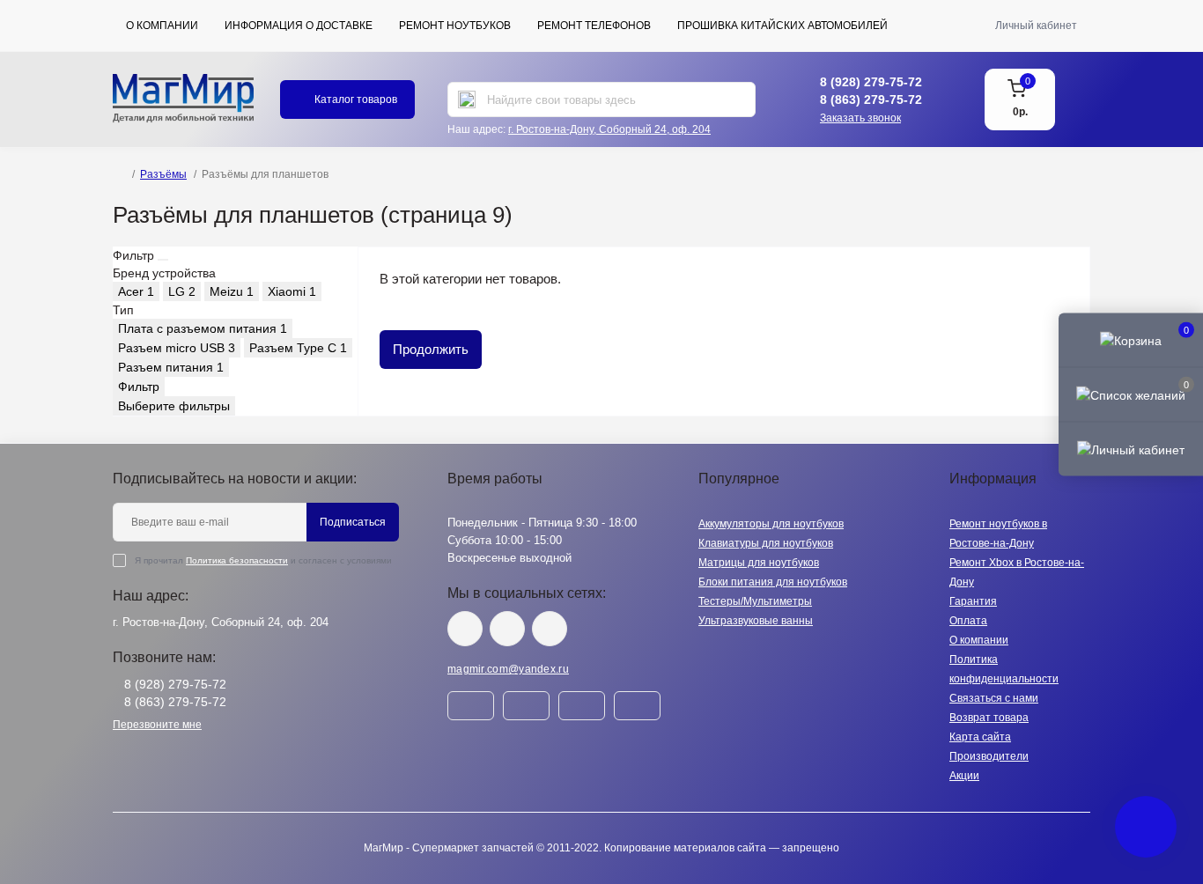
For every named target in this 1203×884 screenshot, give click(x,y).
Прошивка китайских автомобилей (782, 25)
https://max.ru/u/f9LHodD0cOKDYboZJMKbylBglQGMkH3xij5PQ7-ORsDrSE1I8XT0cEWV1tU (549, 628)
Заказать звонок (860, 118)
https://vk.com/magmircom (465, 628)
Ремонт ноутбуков (455, 25)
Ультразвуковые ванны (755, 621)
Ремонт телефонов (594, 25)
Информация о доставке (299, 25)
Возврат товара (989, 717)
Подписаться (353, 522)
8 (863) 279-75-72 (871, 99)
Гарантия (973, 601)
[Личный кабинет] (1131, 449)
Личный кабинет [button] (1036, 25)
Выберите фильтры (174, 406)
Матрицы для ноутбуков (758, 562)
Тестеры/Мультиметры (755, 601)
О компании (162, 25)
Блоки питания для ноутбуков (772, 582)
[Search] (466, 99)
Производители (989, 756)
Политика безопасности (237, 560)
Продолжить (431, 349)
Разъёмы (163, 174)
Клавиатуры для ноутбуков (765, 543)
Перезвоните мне (157, 724)
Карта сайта (980, 737)
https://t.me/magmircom (507, 628)
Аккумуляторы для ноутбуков (771, 524)
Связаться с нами (993, 698)
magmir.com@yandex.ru (508, 669)
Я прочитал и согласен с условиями (263, 560)
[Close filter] (163, 260)
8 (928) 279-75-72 (871, 82)
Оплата (968, 621)
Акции (964, 776)
